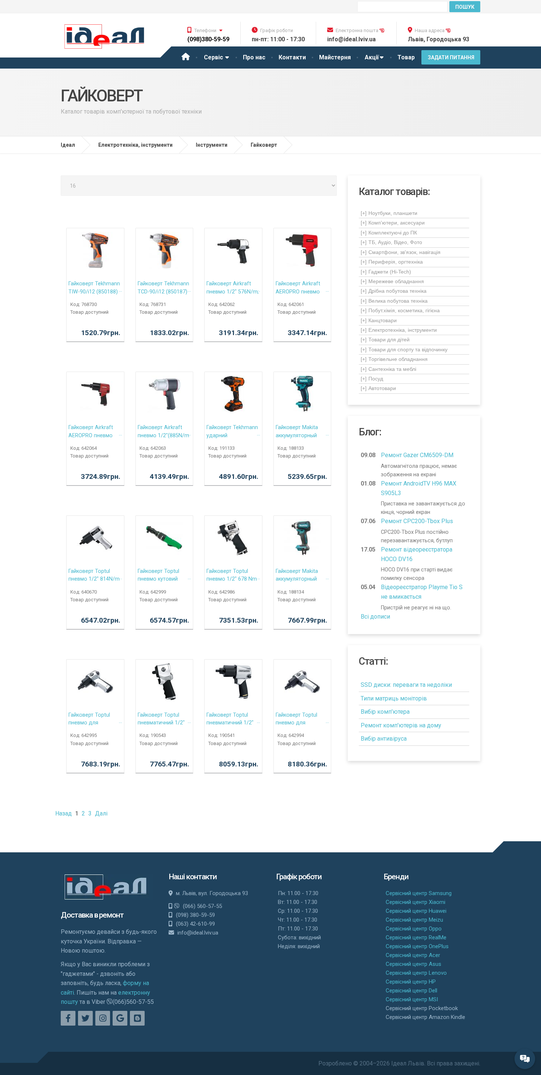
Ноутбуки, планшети (389, 213)
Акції (372, 57)
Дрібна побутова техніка (394, 291)
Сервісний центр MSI (412, 999)
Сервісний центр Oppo (414, 928)
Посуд (372, 379)
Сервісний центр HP (411, 981)
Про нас (254, 57)
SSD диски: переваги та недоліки (406, 684)
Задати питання (451, 57)
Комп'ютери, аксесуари (393, 223)
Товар (406, 57)
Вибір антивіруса (384, 738)
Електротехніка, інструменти (399, 330)
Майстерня (335, 57)
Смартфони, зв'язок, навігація (401, 252)
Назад (63, 813)
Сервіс (214, 57)
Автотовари (378, 388)
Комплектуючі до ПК (389, 233)
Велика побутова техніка (394, 301)
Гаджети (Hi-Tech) (386, 272)
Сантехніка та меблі (388, 369)
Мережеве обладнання (392, 281)
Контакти (292, 57)
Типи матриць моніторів (394, 698)
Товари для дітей (385, 339)
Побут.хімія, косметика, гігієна (400, 310)
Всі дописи (375, 616)
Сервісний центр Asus (413, 964)
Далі (101, 813)
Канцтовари (379, 320)
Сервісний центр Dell (411, 990)
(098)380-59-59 (208, 39)
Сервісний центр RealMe (416, 937)
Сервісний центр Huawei (416, 911)
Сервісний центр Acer (413, 955)
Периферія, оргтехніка (392, 262)
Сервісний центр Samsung (419, 893)
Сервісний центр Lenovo (416, 973)
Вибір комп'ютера (385, 711)
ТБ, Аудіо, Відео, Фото (391, 242)
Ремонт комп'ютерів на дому (401, 725)
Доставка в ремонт (92, 915)
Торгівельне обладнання (394, 359)
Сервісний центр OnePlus (417, 946)
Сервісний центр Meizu (414, 919)
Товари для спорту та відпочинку (404, 349)
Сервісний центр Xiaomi (415, 902)
